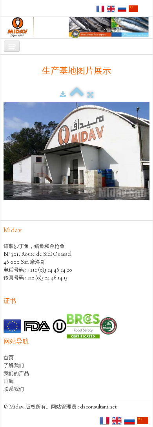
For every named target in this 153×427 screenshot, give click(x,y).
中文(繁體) (130, 7)
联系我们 (14, 389)
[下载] (63, 95)
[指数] (76, 95)
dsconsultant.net (98, 407)
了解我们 (14, 366)
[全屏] (90, 95)
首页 (9, 358)
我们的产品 (16, 373)
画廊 (9, 381)
